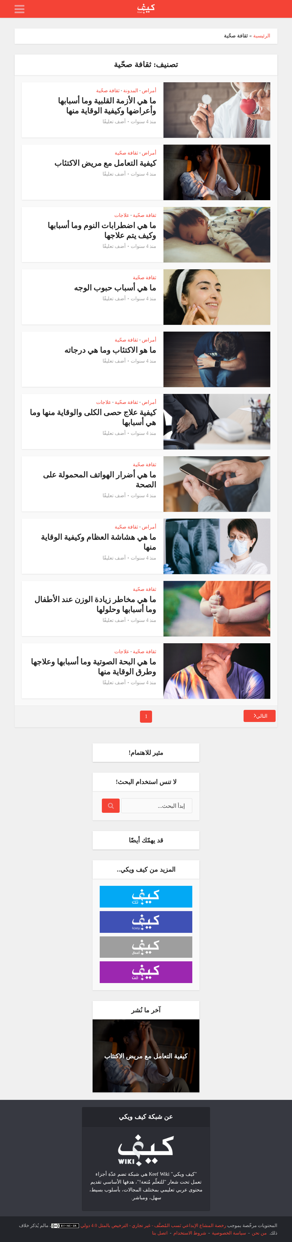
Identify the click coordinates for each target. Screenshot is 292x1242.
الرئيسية (261, 35)
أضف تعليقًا (114, 121)
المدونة (130, 90)
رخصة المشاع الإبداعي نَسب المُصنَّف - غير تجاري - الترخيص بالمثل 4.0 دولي (153, 1225)
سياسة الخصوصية (229, 1233)
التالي (261, 716)
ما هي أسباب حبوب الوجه (115, 287)
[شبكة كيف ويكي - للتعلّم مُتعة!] (146, 1150)
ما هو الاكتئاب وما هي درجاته (110, 349)
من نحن (259, 1233)
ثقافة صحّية (108, 90)
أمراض (149, 90)
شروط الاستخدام (189, 1233)
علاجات (121, 215)
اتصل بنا (160, 1233)
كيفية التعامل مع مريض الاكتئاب (105, 163)
